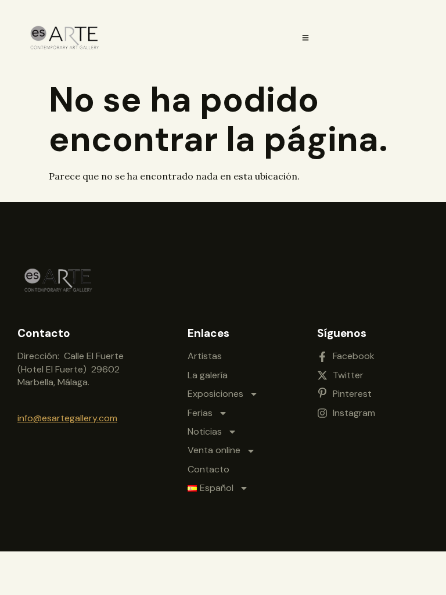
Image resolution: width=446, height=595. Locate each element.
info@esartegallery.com (67, 418)
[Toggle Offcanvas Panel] (305, 37)
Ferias (200, 413)
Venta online (214, 450)
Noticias (205, 431)
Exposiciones (215, 394)
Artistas (205, 356)
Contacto (208, 469)
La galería (208, 375)
